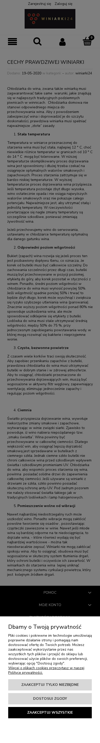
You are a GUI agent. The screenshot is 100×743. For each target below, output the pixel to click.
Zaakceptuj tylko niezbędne (50, 684)
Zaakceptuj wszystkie (50, 712)
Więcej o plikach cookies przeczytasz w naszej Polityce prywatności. (46, 670)
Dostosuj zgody (50, 698)
